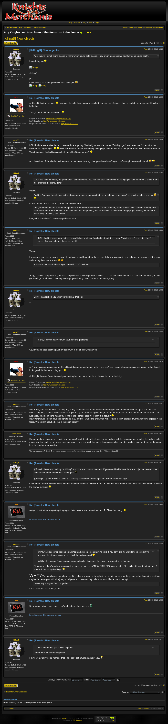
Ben (16, 504)
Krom (16, 97)
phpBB (64, 718)
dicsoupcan (16, 434)
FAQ (84, 22)
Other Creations (39, 28)
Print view (148, 27)
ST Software (77, 720)
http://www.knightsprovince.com (58, 118)
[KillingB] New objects (19, 38)
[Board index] (28, 20)
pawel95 (16, 140)
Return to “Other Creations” (16, 692)
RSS (90, 22)
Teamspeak (158, 28)
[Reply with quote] (157, 90)
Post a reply (8, 42)
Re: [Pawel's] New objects (44, 97)
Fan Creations (25, 28)
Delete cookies (143, 708)
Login (97, 22)
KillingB (16, 49)
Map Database (74, 22)
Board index (12, 28)
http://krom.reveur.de (69, 124)
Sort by (87, 680)
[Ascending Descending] (111, 680)
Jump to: (125, 692)
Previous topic (128, 27)
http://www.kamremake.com (54, 121)
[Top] (161, 90)
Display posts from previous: (59, 680)
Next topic (139, 27)
